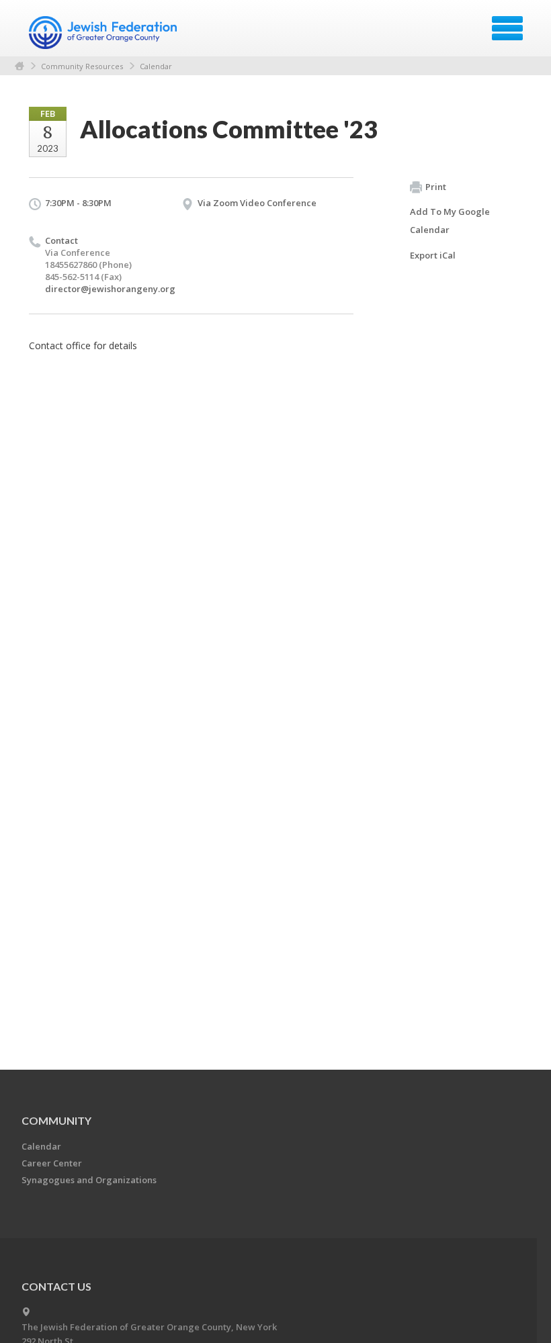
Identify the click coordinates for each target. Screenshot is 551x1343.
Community (56, 1120)
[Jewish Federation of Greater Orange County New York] (104, 33)
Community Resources (82, 66)
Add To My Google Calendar (450, 220)
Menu (507, 28)
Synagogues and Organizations (89, 1180)
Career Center (52, 1163)
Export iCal (433, 255)
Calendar (156, 66)
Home (19, 66)
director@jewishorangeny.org (110, 289)
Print (435, 187)
